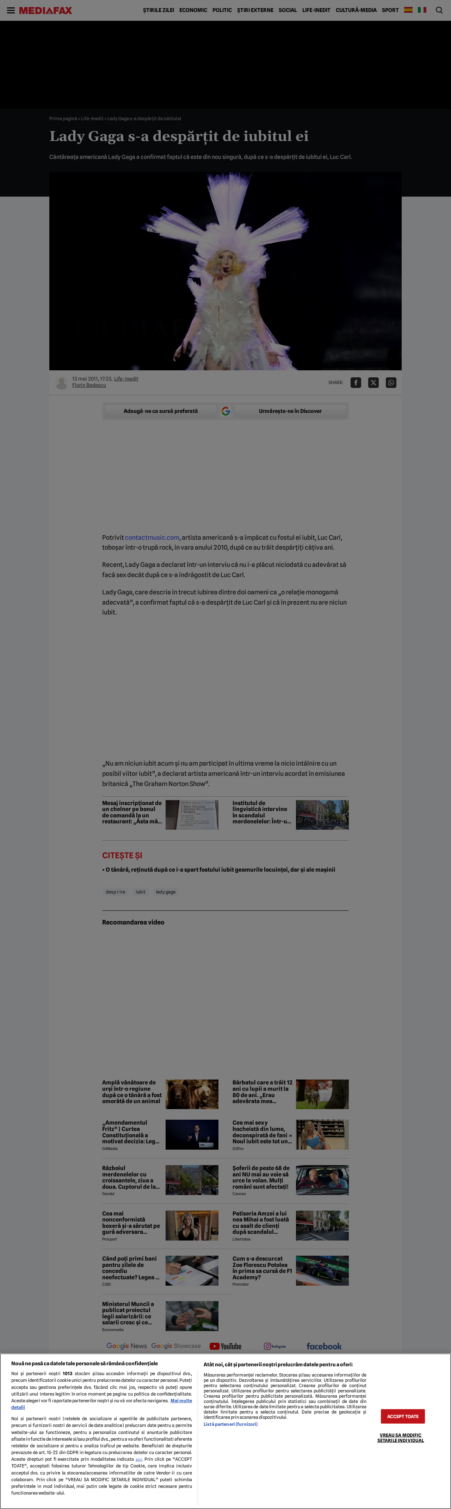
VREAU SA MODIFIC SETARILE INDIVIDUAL (400, 1437)
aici (139, 1459)
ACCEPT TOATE (403, 1416)
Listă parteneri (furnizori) (231, 1424)
